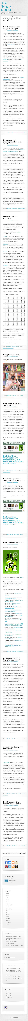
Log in (7, 991)
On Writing (8, 914)
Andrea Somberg (12, 880)
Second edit (5, 244)
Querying (17, 346)
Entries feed (8, 993)
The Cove (21, 577)
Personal (7, 916)
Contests (7, 903)
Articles (7, 893)
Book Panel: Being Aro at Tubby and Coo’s (12, 404)
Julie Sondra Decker (6, 6)
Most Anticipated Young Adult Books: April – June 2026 (13, 620)
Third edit (5, 251)
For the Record (6, 762)
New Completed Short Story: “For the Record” (12, 803)
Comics (7, 901)
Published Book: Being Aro (13, 543)
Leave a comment (21, 131)
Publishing (14, 395)
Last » (24, 853)
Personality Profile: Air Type (14, 968)
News (10, 131)
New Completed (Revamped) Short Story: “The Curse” (12, 142)
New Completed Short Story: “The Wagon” (11, 28)
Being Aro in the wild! (11, 355)
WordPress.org (9, 997)
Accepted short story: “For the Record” (13, 748)
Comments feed (9, 995)
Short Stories (14, 131)
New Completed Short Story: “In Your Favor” (11, 659)
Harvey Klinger (12, 882)
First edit (5, 236)
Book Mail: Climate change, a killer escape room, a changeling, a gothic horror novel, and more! (14, 624)
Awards (7, 895)
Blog (8, 131)
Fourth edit (5, 265)
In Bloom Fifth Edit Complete (10, 217)
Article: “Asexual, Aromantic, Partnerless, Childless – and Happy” (13, 971)
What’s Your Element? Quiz (15, 974)
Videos (17, 534)
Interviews (11, 470)
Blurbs (7, 899)
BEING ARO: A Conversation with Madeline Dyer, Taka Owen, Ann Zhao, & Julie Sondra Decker (13, 460)
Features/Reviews (9, 904)
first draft (18, 232)
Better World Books (14, 578)
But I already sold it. (11, 44)
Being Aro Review (18, 613)
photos (4, 396)
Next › (20, 853)
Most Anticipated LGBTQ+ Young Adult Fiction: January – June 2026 (13, 645)
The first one (5, 59)
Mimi (7, 968)
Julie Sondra (15, 30)
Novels (13, 346)
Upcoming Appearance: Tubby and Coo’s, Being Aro (13, 480)
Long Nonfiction (9, 908)
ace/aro (21, 395)
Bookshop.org (6, 578)
